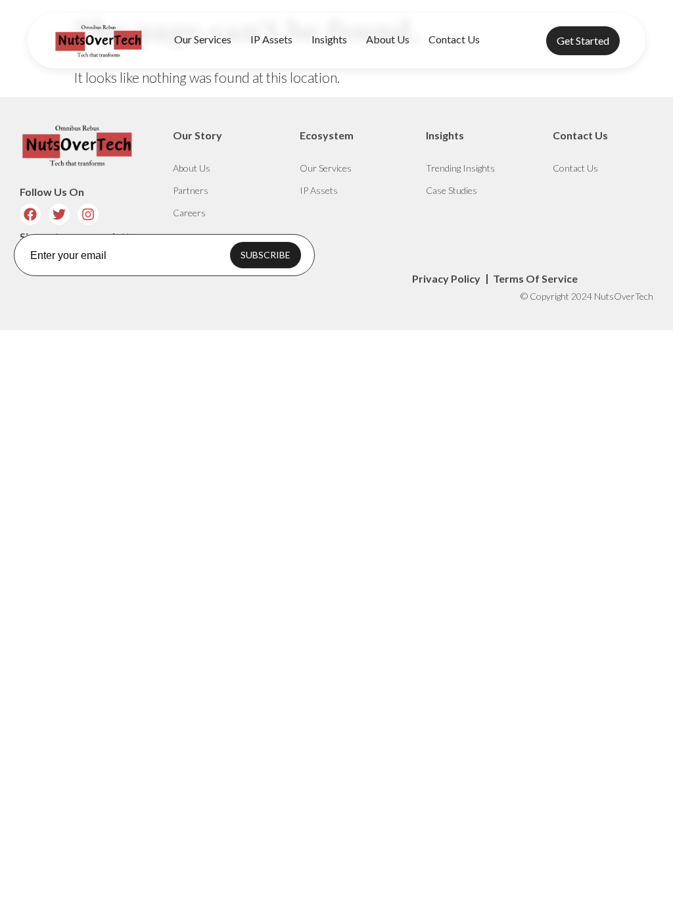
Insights (329, 39)
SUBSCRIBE (265, 254)
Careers (189, 212)
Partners (190, 190)
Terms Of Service (535, 278)
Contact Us (454, 39)
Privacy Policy (446, 278)
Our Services (202, 39)
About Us (387, 39)
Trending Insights (460, 168)
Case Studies (451, 190)
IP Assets (271, 39)
